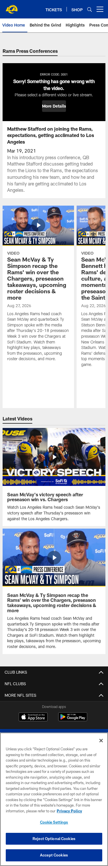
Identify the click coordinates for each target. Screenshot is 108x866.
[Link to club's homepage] (11, 7)
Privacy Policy (69, 811)
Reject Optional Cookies (54, 838)
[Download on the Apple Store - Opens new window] (33, 717)
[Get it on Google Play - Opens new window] (73, 720)
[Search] (89, 9)
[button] (54, 106)
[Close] (101, 740)
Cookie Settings (54, 822)
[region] (54, 799)
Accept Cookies (54, 855)
